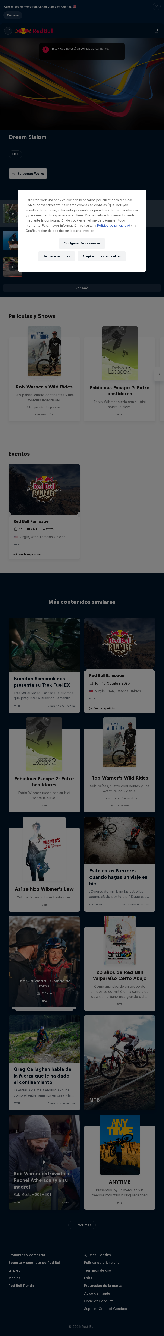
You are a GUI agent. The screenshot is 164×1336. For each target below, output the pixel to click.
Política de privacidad (113, 225)
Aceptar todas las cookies (102, 256)
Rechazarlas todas (56, 256)
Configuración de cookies (82, 243)
